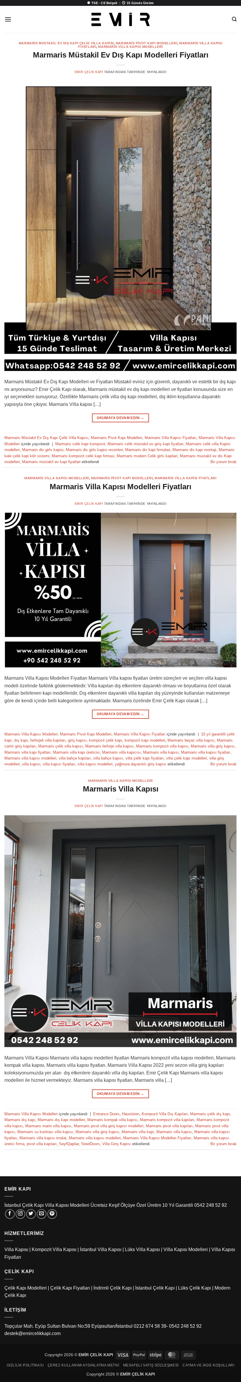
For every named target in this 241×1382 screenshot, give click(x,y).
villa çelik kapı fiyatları (144, 758)
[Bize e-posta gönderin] (41, 1214)
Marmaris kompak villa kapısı (112, 1120)
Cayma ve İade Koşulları (208, 1365)
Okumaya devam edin (120, 418)
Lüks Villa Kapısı (142, 1249)
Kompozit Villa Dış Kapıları (165, 1114)
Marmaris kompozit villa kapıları (167, 1120)
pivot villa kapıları (42, 1144)
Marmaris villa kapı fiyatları (27, 752)
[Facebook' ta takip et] (10, 1214)
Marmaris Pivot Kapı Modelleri (146, 43)
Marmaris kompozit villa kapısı (162, 746)
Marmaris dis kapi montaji (194, 450)
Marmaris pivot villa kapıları (169, 1126)
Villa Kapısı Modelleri (185, 1249)
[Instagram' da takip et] (20, 1214)
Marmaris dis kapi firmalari (147, 450)
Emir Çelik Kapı (89, 72)
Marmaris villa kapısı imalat (42, 1138)
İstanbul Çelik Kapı (155, 1287)
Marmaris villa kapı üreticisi (76, 752)
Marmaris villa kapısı (161, 752)
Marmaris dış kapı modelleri (61, 1120)
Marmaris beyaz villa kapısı (191, 740)
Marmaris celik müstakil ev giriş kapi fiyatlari (145, 444)
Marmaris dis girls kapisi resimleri (94, 450)
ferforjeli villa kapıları (48, 740)
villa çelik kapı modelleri (186, 758)
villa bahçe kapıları (75, 758)
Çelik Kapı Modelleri (25, 1287)
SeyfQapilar (69, 1144)
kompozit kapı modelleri (145, 740)
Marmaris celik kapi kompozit (80, 444)
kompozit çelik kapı (105, 740)
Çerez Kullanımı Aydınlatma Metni (83, 1365)
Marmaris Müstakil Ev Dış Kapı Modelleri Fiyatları (120, 55)
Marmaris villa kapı (138, 1132)
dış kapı (21, 740)
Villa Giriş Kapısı (116, 1144)
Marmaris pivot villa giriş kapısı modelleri (108, 1126)
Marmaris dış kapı (19, 1120)
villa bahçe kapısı (108, 758)
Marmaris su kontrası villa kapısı (45, 1132)
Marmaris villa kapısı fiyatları (205, 752)
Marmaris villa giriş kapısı (213, 746)
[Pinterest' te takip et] (52, 1214)
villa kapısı (31, 764)
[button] (7, 19)
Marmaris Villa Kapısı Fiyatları (170, 438)
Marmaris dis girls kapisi (42, 450)
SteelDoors (90, 1144)
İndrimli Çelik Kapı (112, 1287)
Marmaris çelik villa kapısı (60, 746)
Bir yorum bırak (223, 462)
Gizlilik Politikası (25, 1365)
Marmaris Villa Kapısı (120, 789)
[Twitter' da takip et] (31, 1214)
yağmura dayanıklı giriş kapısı (140, 764)
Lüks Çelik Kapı (194, 1287)
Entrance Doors (106, 1114)
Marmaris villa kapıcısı (121, 752)
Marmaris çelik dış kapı (210, 1114)
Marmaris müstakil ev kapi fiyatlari (51, 462)
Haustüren (130, 1114)
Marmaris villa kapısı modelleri (30, 758)
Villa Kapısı (16, 1249)
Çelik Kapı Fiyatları (70, 1287)
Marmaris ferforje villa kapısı (109, 746)
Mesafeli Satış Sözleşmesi (151, 1365)
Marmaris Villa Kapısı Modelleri (130, 46)
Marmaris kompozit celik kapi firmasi (83, 456)
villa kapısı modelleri (95, 764)
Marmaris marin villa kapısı (48, 1126)
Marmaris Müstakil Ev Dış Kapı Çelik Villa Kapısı (66, 43)
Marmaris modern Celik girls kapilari (147, 456)
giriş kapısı (77, 740)
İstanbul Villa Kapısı (100, 1249)
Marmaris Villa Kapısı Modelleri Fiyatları (120, 486)
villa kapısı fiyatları (59, 764)
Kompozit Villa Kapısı (54, 1249)
